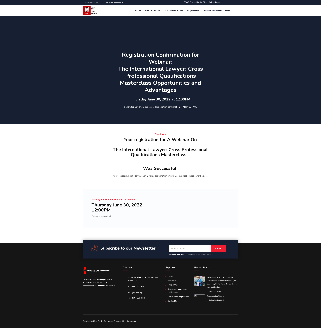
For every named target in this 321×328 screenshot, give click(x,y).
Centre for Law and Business (109, 321)
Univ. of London (152, 10)
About (137, 10)
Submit (218, 248)
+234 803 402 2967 (136, 287)
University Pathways (213, 10)
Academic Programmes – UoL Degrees (178, 290)
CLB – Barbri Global (173, 10)
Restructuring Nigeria (215, 296)
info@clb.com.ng (91, 2)
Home (170, 276)
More (227, 10)
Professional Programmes (178, 297)
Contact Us (172, 301)
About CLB (172, 281)
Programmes (192, 10)
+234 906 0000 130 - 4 (114, 2)
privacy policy (206, 254)
